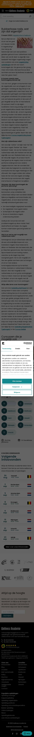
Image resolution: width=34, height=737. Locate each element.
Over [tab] (28, 348)
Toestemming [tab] (6, 348)
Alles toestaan (17, 381)
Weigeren (17, 392)
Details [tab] (17, 348)
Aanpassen (16, 387)
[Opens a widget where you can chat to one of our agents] (27, 733)
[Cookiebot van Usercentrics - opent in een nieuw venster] (24, 343)
